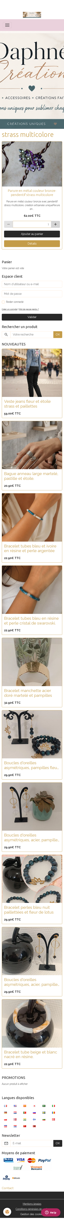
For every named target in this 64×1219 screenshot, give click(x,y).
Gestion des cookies (32, 1214)
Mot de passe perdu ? (29, 309)
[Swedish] (44, 1112)
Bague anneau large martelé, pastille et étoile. (31, 476)
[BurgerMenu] (7, 25)
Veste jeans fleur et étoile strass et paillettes (27, 403)
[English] (15, 1105)
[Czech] (5, 1126)
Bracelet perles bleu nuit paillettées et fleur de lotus (29, 909)
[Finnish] (34, 1119)
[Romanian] (53, 1112)
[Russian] (34, 1112)
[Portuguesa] (24, 1112)
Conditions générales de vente (32, 1209)
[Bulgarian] (44, 1119)
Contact (8, 1188)
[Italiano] (53, 1105)
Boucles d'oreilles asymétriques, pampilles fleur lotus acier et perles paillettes (31, 765)
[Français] (5, 1105)
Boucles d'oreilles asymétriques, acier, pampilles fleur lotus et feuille (31, 837)
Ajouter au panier (32, 234)
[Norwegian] (15, 1119)
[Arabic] (44, 1105)
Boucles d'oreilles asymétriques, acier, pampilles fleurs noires (31, 982)
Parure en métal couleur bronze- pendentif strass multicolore (32, 193)
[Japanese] (34, 1105)
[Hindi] (24, 1119)
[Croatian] (15, 1126)
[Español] (24, 1105)
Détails (32, 243)
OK (58, 334)
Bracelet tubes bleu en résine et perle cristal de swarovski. (31, 620)
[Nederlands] (15, 1112)
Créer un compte (9, 309)
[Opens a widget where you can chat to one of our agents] (50, 1212)
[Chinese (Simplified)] (24, 1126)
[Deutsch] (5, 1112)
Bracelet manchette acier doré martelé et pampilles (28, 693)
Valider (32, 317)
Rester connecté (14, 301)
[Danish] (53, 1119)
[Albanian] (34, 1126)
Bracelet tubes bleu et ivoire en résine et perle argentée (30, 548)
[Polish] (5, 1119)
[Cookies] (7, 1212)
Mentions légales (32, 1203)
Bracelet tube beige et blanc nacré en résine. (30, 1054)
